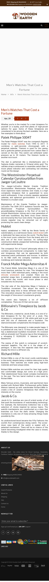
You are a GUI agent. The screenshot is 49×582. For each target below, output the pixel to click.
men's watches (18, 144)
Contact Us (4, 503)
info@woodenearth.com (11, 478)
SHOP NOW (37, 4)
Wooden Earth (16, 562)
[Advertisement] (24, 57)
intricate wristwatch (10, 275)
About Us (4, 493)
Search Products (6, 490)
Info (12, 94)
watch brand (38, 233)
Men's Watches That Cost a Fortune (20, 111)
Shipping (4, 497)
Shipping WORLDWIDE (12, 475)
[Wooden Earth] (24, 16)
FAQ (2, 500)
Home (4, 94)
